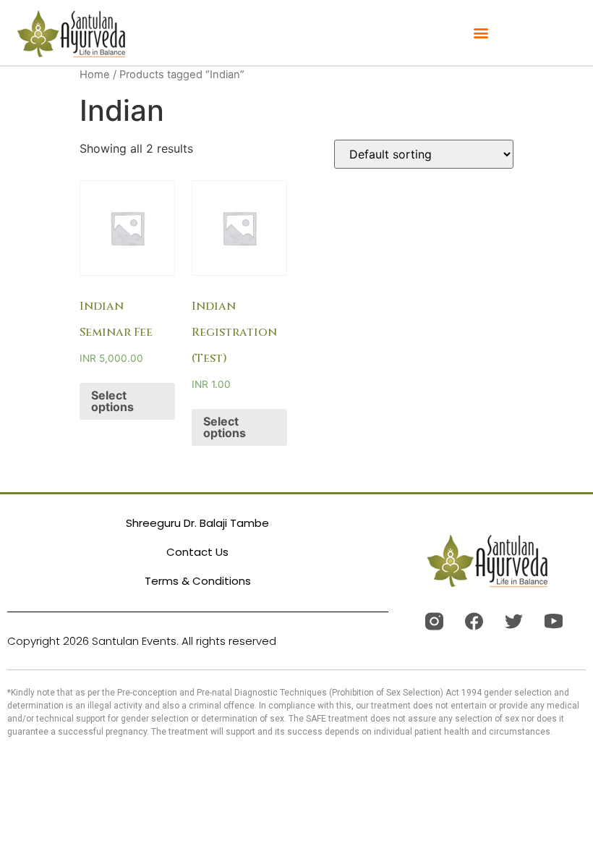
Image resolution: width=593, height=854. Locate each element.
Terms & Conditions (198, 580)
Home (95, 74)
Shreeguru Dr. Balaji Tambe (197, 522)
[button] (481, 33)
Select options (112, 401)
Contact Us (197, 551)
